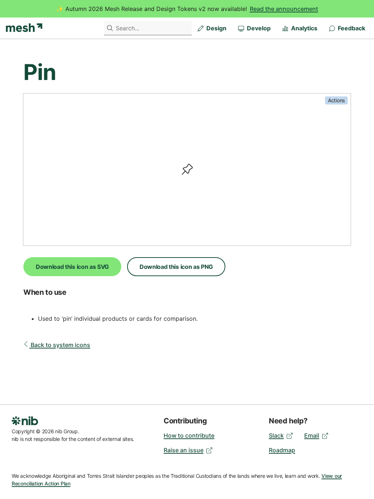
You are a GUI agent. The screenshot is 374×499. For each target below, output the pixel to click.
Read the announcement (284, 8)
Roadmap (282, 450)
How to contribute (189, 435)
